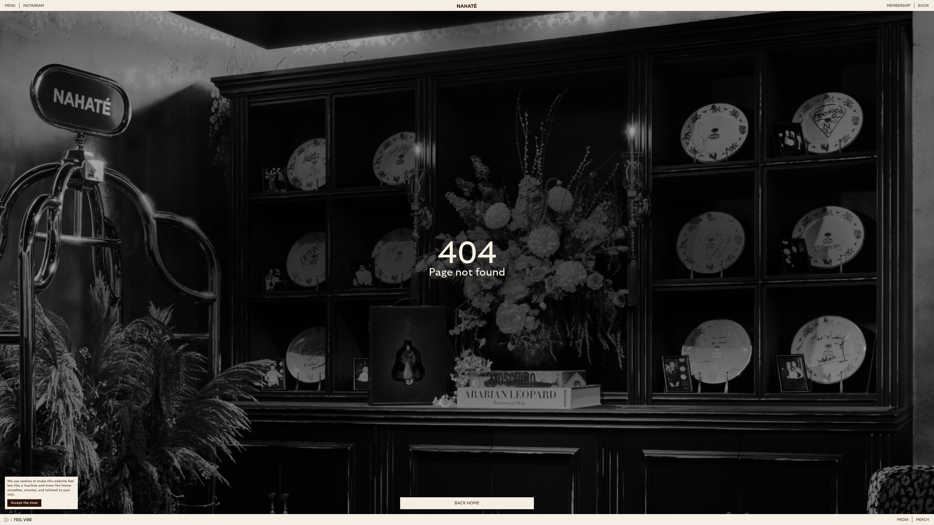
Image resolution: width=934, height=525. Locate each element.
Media (902, 520)
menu (10, 6)
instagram (33, 6)
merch (922, 520)
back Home (467, 503)
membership (898, 6)
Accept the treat (24, 503)
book (923, 6)
